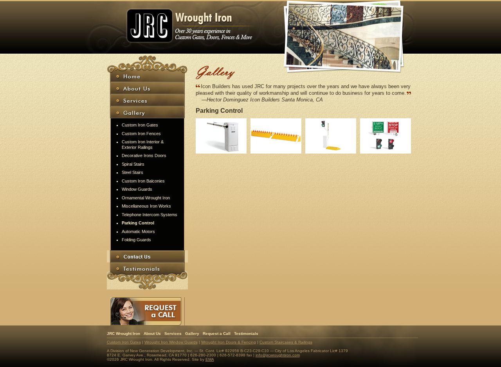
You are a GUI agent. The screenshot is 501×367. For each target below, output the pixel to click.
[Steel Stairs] (275, 136)
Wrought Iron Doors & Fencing (228, 342)
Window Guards (137, 189)
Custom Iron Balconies (143, 181)
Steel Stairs (132, 172)
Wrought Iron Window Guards (171, 342)
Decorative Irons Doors (144, 155)
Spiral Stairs (133, 164)
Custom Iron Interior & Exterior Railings (143, 144)
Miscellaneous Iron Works (146, 206)
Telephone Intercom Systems (149, 214)
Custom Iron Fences (141, 133)
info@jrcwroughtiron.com (278, 355)
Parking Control (138, 223)
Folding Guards (136, 239)
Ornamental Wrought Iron (146, 197)
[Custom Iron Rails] (221, 136)
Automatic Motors (138, 231)
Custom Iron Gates (140, 125)
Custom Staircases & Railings (286, 342)
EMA (209, 359)
